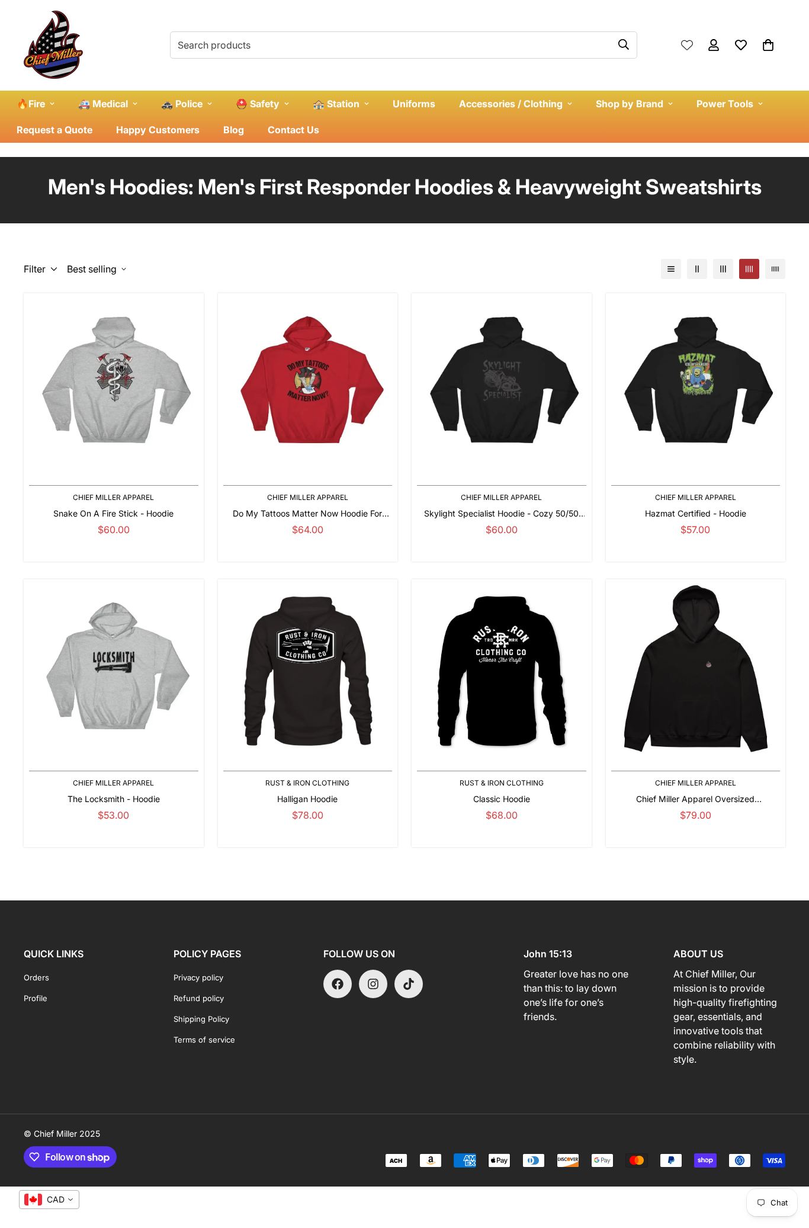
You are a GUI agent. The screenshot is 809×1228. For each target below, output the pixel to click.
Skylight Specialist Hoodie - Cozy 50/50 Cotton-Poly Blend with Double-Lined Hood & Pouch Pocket (501, 514)
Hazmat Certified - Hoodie (695, 513)
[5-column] (775, 269)
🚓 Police (182, 104)
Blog (233, 130)
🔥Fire (31, 104)
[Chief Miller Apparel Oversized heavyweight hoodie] (696, 669)
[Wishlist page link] (687, 45)
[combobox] (49, 1199)
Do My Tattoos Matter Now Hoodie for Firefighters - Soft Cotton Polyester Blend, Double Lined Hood (308, 514)
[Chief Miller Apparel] (53, 45)
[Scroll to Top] (786, 1163)
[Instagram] (373, 984)
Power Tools (724, 104)
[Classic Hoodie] (502, 669)
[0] (768, 45)
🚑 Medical (103, 104)
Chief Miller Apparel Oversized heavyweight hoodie (695, 799)
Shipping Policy (201, 1019)
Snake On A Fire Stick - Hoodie (113, 513)
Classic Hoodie (501, 799)
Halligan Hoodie (307, 799)
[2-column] (697, 269)
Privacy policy (198, 977)
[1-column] (671, 269)
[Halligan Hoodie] (308, 669)
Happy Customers (158, 130)
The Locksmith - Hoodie (114, 799)
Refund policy (199, 998)
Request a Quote (54, 130)
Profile (35, 998)
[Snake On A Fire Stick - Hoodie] (114, 383)
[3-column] (723, 269)
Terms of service (204, 1039)
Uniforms (414, 104)
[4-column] (749, 269)
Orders (36, 977)
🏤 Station (336, 104)
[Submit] (623, 44)
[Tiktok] (408, 984)
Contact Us (293, 130)
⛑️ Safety (258, 104)
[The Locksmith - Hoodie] (114, 669)
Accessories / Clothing (511, 104)
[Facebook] (337, 984)
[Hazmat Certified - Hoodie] (696, 383)
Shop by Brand (629, 104)
